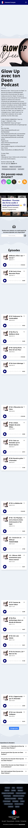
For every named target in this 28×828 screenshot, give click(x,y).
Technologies (7, 796)
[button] (26, 2)
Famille (13, 790)
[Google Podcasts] (19, 182)
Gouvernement (8, 804)
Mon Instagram (5, 144)
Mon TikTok (4, 148)
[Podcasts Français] (14, 812)
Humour (7, 787)
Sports (17, 806)
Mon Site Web (5, 128)
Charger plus (14, 728)
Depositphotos (22, 824)
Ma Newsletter (5, 132)
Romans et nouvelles (10, 798)
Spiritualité (21, 169)
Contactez (23, 821)
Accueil (4, 821)
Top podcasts (10, 821)
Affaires (7, 790)
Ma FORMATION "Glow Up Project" (11, 123)
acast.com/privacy (21, 157)
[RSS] (24, 182)
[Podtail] (14, 182)
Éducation (4, 166)
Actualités (15, 801)
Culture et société (20, 793)
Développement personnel (9, 169)
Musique (20, 790)
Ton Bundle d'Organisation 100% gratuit (12, 135)
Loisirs (22, 801)
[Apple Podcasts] (3, 182)
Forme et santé (19, 804)
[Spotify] (8, 182)
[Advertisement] (14, 19)
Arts (13, 787)
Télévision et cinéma (18, 796)
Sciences (11, 806)
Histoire (20, 798)
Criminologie (6, 801)
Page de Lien (4, 141)
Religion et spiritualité (15, 166)
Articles (17, 821)
